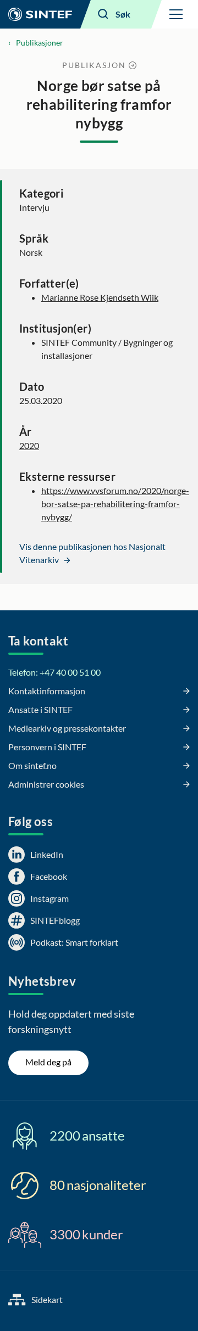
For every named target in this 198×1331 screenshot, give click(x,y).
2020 (29, 445)
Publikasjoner (39, 42)
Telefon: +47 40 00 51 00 (54, 672)
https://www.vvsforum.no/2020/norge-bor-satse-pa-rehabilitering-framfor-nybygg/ (115, 503)
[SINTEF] (40, 14)
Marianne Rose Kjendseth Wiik (99, 297)
